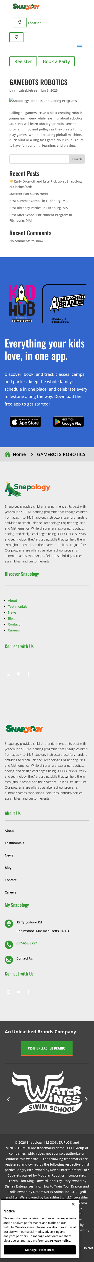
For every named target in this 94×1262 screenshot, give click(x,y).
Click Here (25, 422)
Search (77, 159)
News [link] (12, 612)
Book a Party (56, 61)
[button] (86, 1099)
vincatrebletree (25, 90)
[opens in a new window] (8, 673)
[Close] (73, 1204)
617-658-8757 (26, 943)
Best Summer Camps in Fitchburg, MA (38, 201)
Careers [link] (14, 630)
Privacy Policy (60, 1240)
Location (35, 23)
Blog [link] (11, 618)
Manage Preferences (39, 1250)
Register (23, 61)
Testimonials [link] (17, 606)
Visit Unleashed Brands (47, 1048)
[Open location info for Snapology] (20, 22)
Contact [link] (14, 624)
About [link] (12, 600)
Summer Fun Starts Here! (28, 193)
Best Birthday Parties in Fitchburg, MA (38, 208)
